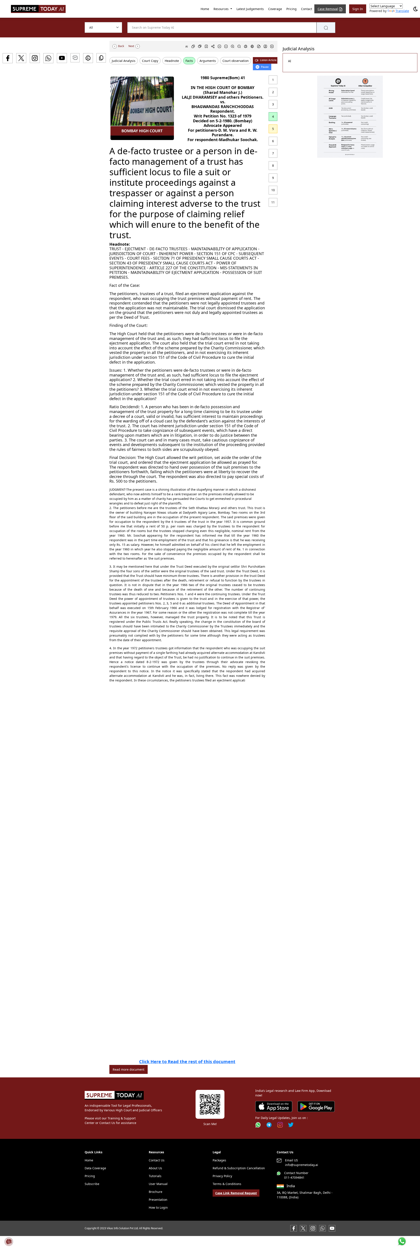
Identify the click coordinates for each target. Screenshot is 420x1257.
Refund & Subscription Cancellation (239, 1168)
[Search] (326, 27)
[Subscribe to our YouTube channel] (332, 1228)
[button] (350, 117)
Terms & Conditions (227, 1184)
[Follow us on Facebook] (293, 1228)
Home (205, 9)
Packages (219, 1160)
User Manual (158, 1184)
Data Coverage (95, 1168)
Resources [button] (221, 9)
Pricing (291, 9)
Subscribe (92, 1184)
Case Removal (328, 9)
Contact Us (156, 1160)
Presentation (158, 1199)
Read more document (128, 1069)
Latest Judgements (250, 9)
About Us (155, 1168)
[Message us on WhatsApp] (322, 1228)
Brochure (155, 1192)
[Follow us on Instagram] (280, 1124)
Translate (402, 11)
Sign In (357, 9)
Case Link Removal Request (236, 1193)
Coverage (275, 9)
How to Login (158, 1207)
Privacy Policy (222, 1176)
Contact (306, 9)
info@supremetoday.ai (301, 1165)
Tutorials (155, 1176)
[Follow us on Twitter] (291, 1124)
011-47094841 (294, 1177)
